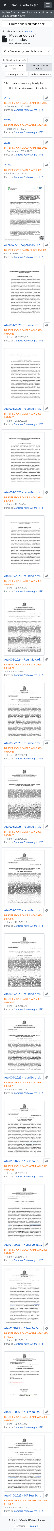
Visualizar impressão (16, 60)
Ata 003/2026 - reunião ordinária (23, 576)
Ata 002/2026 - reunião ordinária (23, 492)
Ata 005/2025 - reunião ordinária (23, 743)
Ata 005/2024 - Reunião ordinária (23, 659)
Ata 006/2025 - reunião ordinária (23, 826)
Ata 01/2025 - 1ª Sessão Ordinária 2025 (23, 1328)
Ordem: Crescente (40, 74)
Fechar (28, 31)
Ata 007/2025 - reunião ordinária (23, 910)
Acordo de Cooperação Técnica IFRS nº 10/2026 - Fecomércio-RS (23, 245)
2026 (7, 120)
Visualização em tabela (41, 67)
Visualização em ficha (15, 67)
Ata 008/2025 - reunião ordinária (23, 994)
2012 (7, 98)
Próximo (33, 1526)
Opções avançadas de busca (23, 51)
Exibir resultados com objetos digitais (30, 88)
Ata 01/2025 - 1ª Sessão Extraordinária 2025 (23, 1244)
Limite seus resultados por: (27, 24)
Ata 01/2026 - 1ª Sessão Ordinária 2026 (23, 1412)
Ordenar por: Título (16, 74)
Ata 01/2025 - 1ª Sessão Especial (23, 1161)
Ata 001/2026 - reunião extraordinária (23, 325)
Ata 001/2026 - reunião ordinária (23, 408)
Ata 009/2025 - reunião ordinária (23, 1077)
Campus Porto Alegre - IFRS (28, 109)
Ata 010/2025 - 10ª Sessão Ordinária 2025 (23, 1495)
